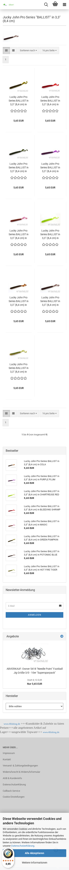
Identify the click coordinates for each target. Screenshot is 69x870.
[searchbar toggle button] (46, 4)
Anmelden (34, 615)
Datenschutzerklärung (22, 845)
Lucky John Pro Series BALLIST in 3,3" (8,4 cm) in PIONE (19, 167)
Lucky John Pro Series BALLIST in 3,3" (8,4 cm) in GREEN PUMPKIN (18, 100)
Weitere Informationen (34, 862)
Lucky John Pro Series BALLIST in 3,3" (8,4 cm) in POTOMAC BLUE (50, 301)
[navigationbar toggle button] (64, 4)
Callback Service (11, 790)
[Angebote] (61, 636)
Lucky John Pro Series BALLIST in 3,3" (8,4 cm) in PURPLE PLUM (50, 167)
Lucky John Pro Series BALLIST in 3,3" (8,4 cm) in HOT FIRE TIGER (19, 368)
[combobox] (28, 50)
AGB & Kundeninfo (12, 778)
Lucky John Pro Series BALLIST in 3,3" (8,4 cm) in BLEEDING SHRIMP (50, 100)
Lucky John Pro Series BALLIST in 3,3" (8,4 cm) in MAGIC (19, 234)
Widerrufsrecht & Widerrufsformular (21, 771)
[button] (6, 50)
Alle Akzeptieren (34, 853)
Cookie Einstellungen (13, 796)
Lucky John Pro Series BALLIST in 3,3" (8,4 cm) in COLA (19, 301)
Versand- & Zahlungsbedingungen (20, 765)
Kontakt (7, 759)
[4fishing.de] (7, 4)
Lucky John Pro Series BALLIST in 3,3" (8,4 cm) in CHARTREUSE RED (50, 234)
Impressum (9, 753)
